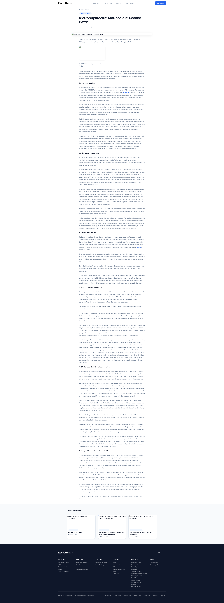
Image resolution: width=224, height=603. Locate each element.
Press (114, 571)
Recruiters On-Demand (64, 567)
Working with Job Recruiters (136, 583)
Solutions (96, 3)
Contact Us (116, 573)
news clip (125, 92)
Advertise (116, 567)
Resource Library (136, 565)
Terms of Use (107, 595)
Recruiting (134, 567)
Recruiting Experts (136, 575)
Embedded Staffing (63, 562)
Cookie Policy (127, 595)
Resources (130, 3)
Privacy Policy (117, 595)
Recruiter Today (136, 562)
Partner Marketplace (101, 565)
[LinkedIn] (153, 552)
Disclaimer (155, 595)
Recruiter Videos (136, 586)
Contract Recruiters (82, 567)
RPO (59, 565)
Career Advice (135, 580)
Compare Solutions (63, 571)
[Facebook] (159, 552)
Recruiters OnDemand (101, 562)
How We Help (108, 3)
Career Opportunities (119, 569)
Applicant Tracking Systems (139, 573)
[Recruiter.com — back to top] (65, 3)
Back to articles (85, 9)
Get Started (160, 3)
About (114, 562)
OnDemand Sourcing (82, 569)
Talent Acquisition (136, 571)
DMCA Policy (137, 595)
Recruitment (134, 569)
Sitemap (163, 595)
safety (139, 247)
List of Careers (135, 578)
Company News (117, 565)
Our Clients (79, 565)
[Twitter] (164, 552)
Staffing (60, 569)
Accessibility (147, 595)
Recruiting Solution (81, 562)
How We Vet (120, 3)
